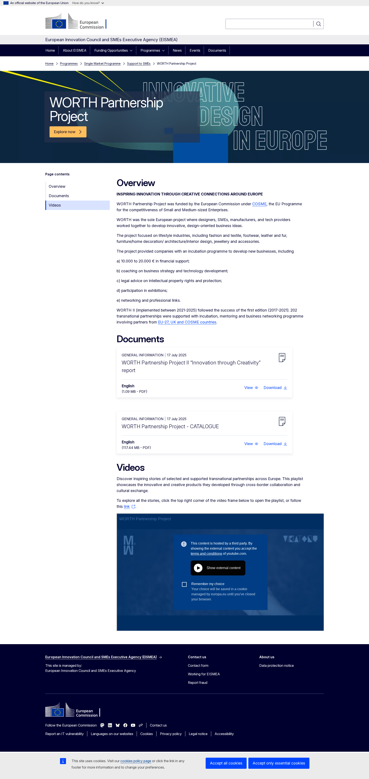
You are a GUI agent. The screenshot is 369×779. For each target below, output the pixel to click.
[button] (251, 388)
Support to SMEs (139, 63)
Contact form (198, 665)
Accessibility (224, 734)
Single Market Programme (102, 63)
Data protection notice (276, 665)
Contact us (158, 725)
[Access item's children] (132, 50)
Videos (55, 205)
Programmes (150, 50)
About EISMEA (74, 50)
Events (195, 50)
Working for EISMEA (204, 674)
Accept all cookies (226, 763)
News (177, 50)
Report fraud (197, 682)
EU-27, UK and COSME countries (187, 322)
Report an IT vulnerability (64, 734)
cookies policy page (135, 761)
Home (50, 50)
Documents (217, 50)
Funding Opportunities (111, 50)
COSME (259, 204)
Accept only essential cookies (279, 763)
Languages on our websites (112, 734)
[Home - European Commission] (79, 21)
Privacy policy (171, 734)
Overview (57, 186)
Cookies (146, 734)
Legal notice (198, 734)
